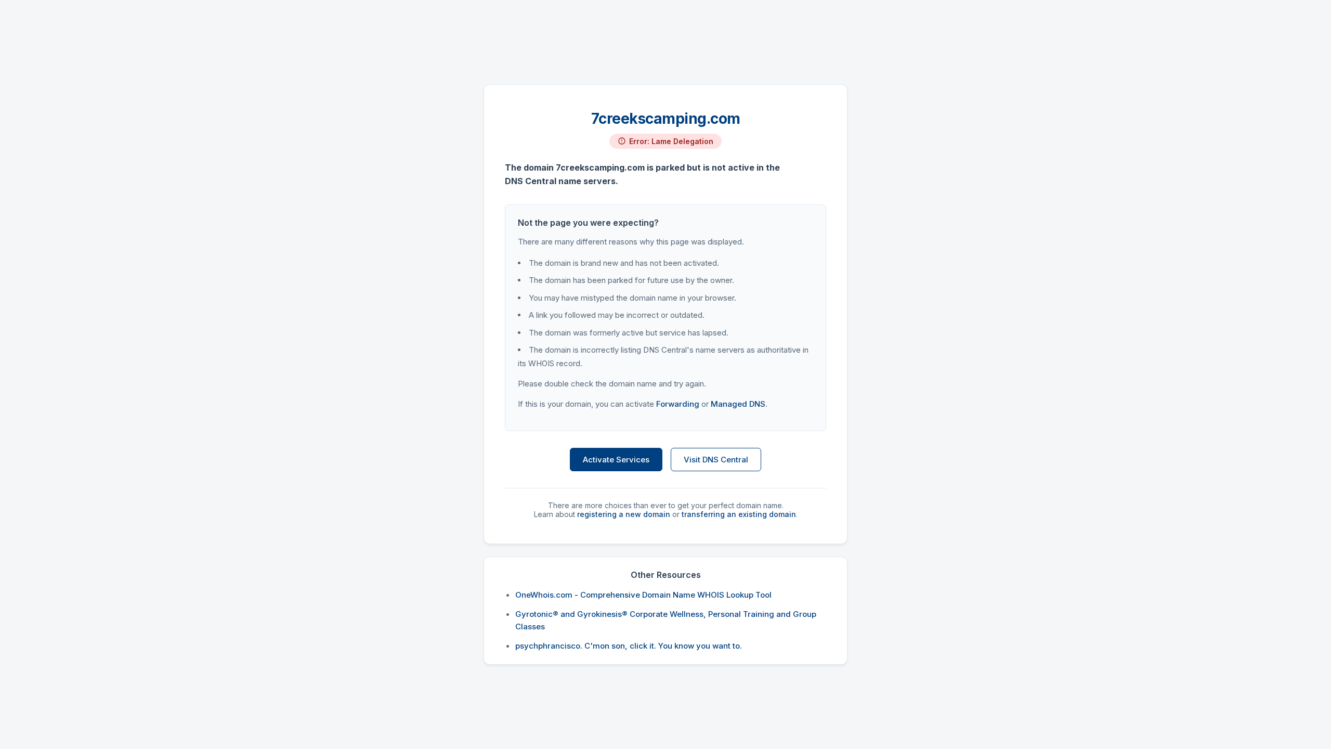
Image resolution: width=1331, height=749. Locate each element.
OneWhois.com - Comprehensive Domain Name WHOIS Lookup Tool (643, 595)
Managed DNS (738, 404)
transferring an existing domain (739, 514)
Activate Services (616, 459)
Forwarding (677, 404)
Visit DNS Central (716, 459)
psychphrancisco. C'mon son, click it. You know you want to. (628, 646)
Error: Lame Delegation (671, 141)
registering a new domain (623, 514)
